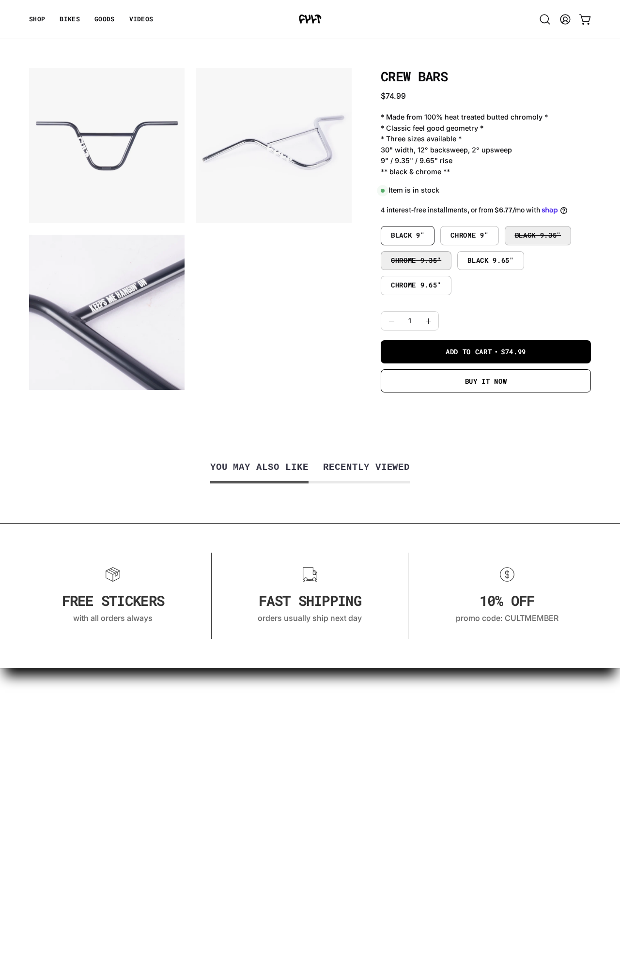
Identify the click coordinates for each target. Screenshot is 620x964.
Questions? (50, 723)
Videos (42, 691)
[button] (104, 19)
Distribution (50, 803)
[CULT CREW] (310, 19)
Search (42, 863)
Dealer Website (56, 819)
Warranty (45, 739)
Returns (43, 771)
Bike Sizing (49, 707)
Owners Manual (58, 787)
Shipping (45, 755)
